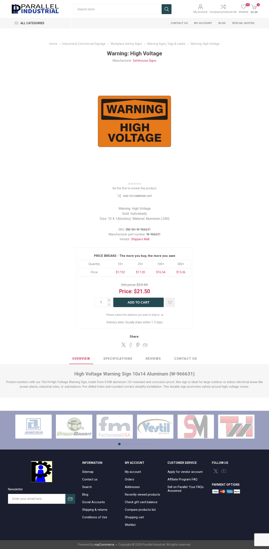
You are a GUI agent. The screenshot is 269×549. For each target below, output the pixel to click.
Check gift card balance (141, 502)
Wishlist (130, 525)
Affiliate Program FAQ (182, 479)
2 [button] (123, 444)
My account (200, 11)
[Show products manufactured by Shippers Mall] (196, 427)
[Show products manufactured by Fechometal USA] (114, 427)
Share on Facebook (130, 345)
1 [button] (119, 444)
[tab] (81, 359)
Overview (81, 359)
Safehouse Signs (144, 60)
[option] (33, 427)
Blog (85, 494)
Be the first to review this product (134, 188)
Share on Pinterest (138, 345)
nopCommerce (104, 544)
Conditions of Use (94, 517)
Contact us (90, 479)
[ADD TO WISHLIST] (170, 302)
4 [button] (130, 444)
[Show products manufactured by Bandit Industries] (74, 427)
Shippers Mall (140, 239)
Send (70, 499)
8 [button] (143, 444)
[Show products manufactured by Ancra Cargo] (33, 427)
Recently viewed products (142, 494)
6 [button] (136, 444)
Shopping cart (134, 517)
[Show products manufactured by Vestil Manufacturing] (155, 427)
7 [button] (140, 444)
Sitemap (88, 472)
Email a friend (145, 345)
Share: (134, 336)
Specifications (117, 359)
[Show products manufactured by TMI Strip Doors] (236, 427)
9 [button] (147, 444)
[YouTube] (223, 471)
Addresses (132, 487)
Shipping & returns (94, 510)
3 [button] (126, 444)
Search (166, 9)
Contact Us (185, 359)
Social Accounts (93, 502)
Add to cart (138, 302)
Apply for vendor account (185, 472)
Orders (129, 479)
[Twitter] (215, 471)
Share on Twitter (123, 345)
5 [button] (133, 444)
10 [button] (150, 444)
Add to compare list (137, 196)
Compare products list (223, 11)
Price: (126, 291)
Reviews (153, 359)
